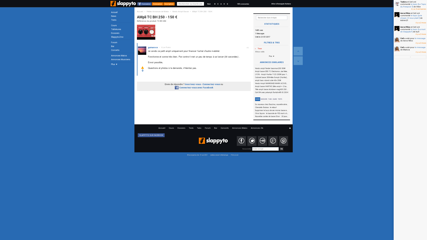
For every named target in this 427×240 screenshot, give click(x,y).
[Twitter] (252, 141)
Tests (113, 20)
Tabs (270, 99)
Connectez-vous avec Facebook (196, 87)
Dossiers (115, 33)
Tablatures (116, 29)
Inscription (169, 4)
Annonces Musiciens (120, 59)
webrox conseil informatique (219, 155)
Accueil (114, 12)
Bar (112, 46)
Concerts (115, 50)
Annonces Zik (257, 128)
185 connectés (243, 4)
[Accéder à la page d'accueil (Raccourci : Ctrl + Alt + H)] (123, 5)
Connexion (146, 4)
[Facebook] (241, 141)
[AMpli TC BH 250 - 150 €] (146, 32)
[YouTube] (262, 141)
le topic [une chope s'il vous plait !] (411, 16)
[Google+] (273, 141)
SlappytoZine (117, 37)
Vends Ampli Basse (180, 11)
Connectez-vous (211, 84)
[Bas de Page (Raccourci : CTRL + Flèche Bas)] (298, 60)
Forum (114, 42)
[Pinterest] (283, 141)
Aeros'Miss (405, 13)
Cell (402, 38)
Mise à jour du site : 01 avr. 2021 (197, 155)
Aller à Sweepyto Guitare (281, 4)
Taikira (403, 2)
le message (420, 38)
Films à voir (234, 155)
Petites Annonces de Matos (158, 11)
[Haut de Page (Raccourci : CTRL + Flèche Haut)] (298, 51)
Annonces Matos (119, 55)
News (113, 16)
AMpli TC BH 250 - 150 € (202, 11)
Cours (114, 25)
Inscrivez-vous (193, 84)
